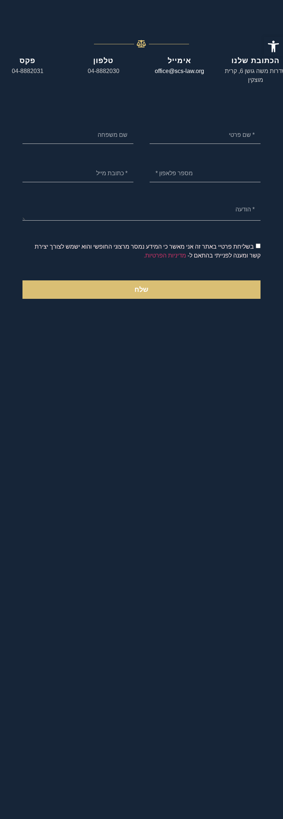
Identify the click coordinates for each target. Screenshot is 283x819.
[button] (273, 46)
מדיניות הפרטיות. (165, 255)
